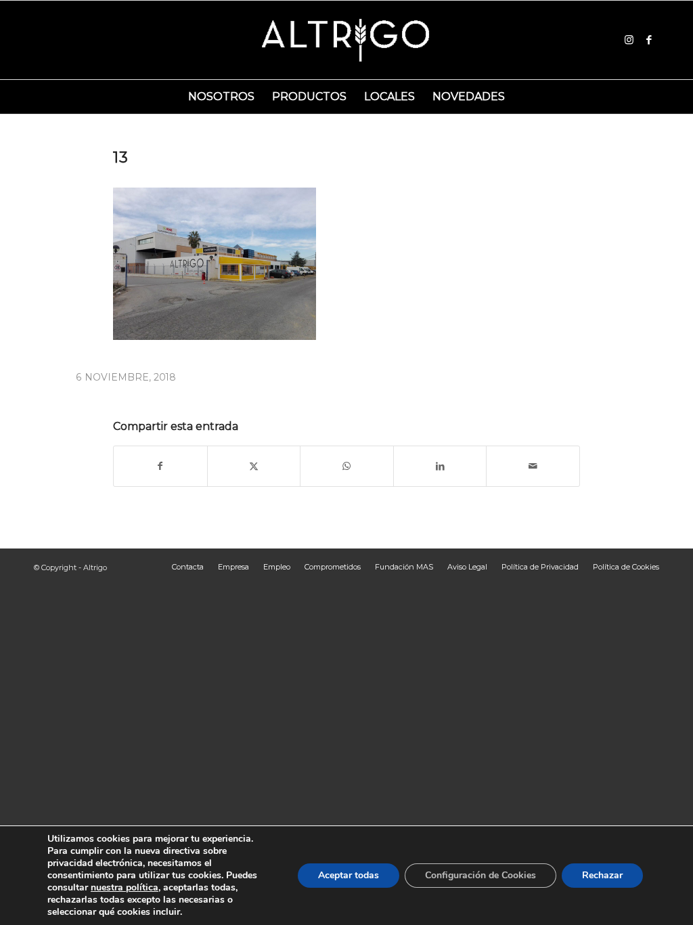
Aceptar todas (348, 875)
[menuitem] (221, 97)
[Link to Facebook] (649, 40)
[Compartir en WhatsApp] (346, 466)
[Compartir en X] (254, 466)
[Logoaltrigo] (346, 40)
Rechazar (602, 875)
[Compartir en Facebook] (160, 466)
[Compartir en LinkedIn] (440, 466)
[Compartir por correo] (533, 466)
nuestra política (124, 887)
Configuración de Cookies (480, 875)
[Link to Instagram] (629, 40)
